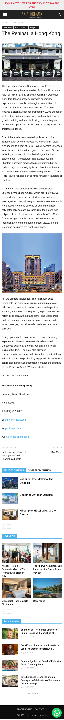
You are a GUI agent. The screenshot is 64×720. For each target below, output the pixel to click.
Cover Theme (17, 22)
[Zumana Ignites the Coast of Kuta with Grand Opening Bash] (10, 665)
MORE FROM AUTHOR (39, 470)
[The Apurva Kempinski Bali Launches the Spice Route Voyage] (48, 553)
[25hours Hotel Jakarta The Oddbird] (10, 483)
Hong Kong (34, 27)
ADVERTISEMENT (24, 709)
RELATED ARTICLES (14, 470)
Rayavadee (39, 601)
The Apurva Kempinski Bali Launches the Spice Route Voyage (47, 569)
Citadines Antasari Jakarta (36, 494)
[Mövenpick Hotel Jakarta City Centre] (10, 514)
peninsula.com (13, 428)
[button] (59, 14)
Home (4, 22)
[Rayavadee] (48, 588)
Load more (31, 693)
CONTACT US (41, 709)
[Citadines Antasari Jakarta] (10, 498)
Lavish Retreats (21, 27)
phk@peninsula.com (16, 419)
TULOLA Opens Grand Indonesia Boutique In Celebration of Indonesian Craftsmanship (41, 680)
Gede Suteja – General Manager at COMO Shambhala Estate (14, 455)
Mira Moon (56, 452)
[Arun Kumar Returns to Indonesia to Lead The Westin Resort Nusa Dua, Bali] (10, 649)
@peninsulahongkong (17, 436)
